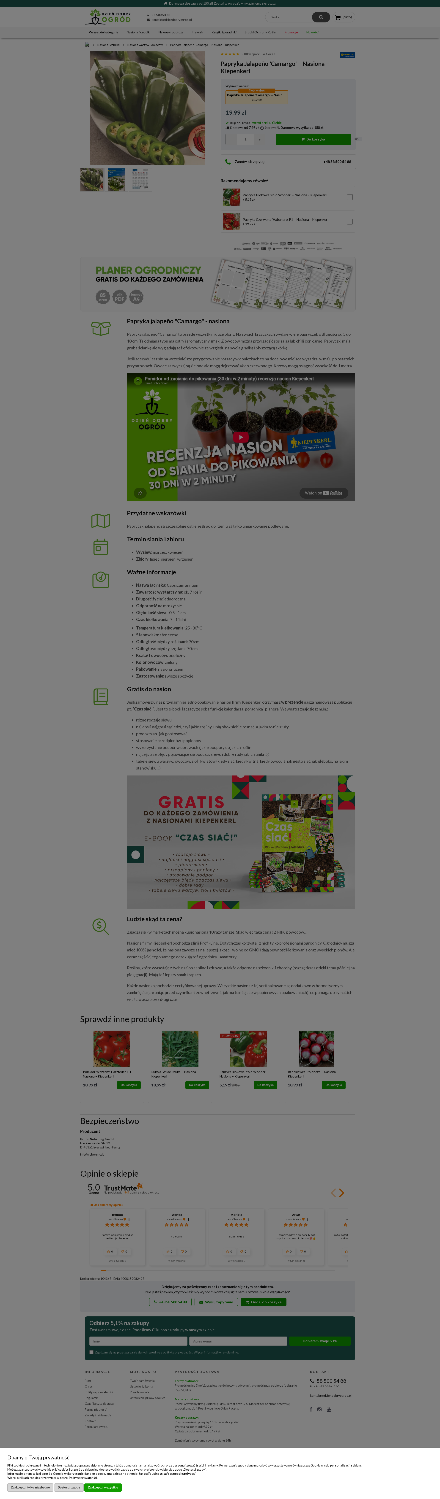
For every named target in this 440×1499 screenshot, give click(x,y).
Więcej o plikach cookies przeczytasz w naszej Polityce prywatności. (52, 1478)
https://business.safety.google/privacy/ (167, 1473)
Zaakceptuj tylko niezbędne (30, 1487)
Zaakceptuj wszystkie (103, 1487)
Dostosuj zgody (69, 1487)
